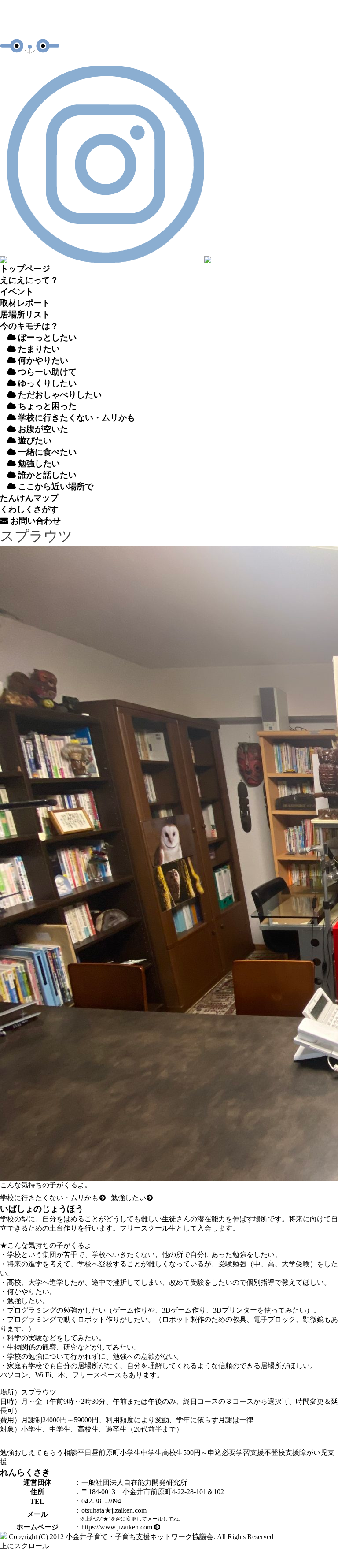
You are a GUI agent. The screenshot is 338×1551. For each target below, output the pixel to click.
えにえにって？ (29, 280)
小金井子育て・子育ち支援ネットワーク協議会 (139, 1536)
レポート (25, 303)
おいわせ (34, 520)
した (128, 1197)
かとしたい (47, 475)
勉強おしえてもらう (31, 1452)
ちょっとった (46, 406)
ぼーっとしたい (46, 337)
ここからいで (54, 486)
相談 (70, 1452)
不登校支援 (281, 1452)
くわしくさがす (29, 509)
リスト (25, 314)
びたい (34, 440)
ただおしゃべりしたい (59, 394)
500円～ (195, 1452)
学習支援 (250, 1452)
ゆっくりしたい (46, 383)
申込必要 (222, 1452)
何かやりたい (42, 360)
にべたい (47, 452)
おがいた (42, 429)
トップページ (25, 268)
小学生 (130, 1452)
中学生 (151, 1452)
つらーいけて (46, 371)
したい (39, 463)
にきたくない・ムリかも (76, 417)
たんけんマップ (29, 497)
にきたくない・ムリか (49, 1197)
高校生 (172, 1452)
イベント (16, 291)
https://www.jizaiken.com (117, 1527)
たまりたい (38, 348)
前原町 (109, 1452)
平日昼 (88, 1452)
